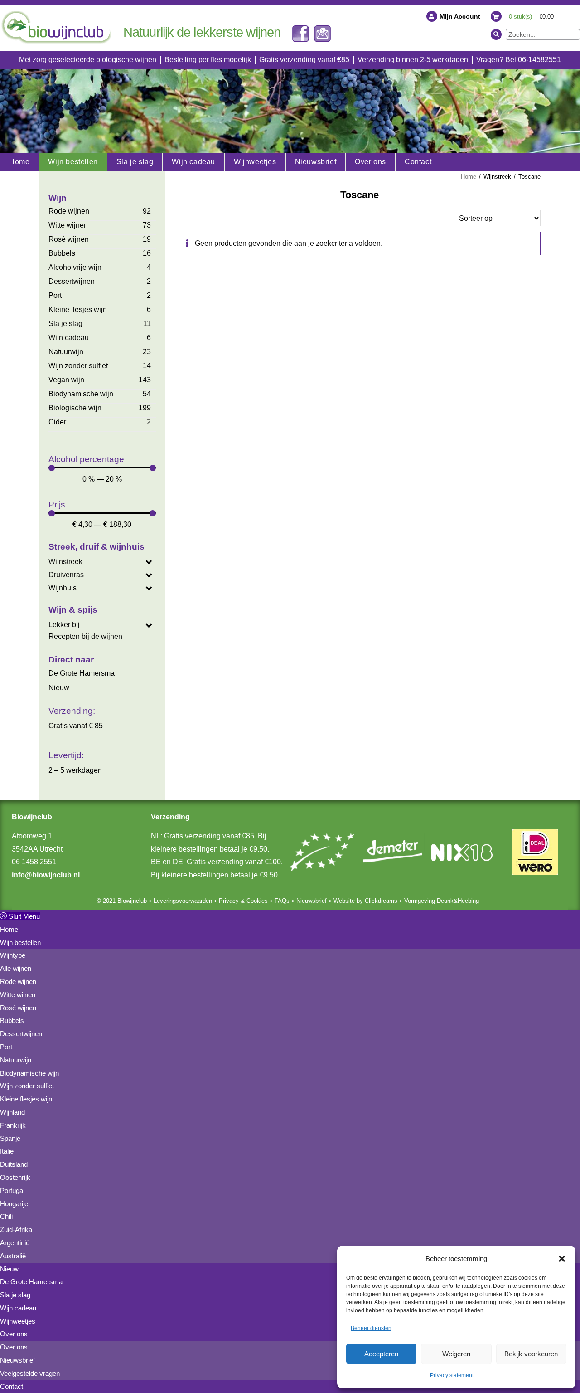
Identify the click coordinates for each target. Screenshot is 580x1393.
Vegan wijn (66, 380)
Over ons (14, 1334)
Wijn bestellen (20, 942)
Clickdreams (381, 900)
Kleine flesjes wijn (77, 309)
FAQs (282, 900)
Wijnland (12, 1112)
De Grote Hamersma (81, 673)
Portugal (12, 1190)
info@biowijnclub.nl (46, 875)
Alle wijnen (15, 968)
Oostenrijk (15, 1177)
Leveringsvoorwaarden (183, 900)
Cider (57, 422)
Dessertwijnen (71, 281)
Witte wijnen (68, 225)
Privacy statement (452, 1375)
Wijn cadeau (68, 337)
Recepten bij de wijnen (85, 636)
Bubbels (61, 253)
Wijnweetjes (17, 1321)
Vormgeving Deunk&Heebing (441, 900)
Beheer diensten (371, 1328)
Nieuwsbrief (311, 900)
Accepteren (381, 1354)
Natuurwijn (65, 352)
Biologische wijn (75, 408)
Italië (7, 1151)
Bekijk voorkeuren (531, 1354)
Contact (11, 1386)
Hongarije (14, 1204)
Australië (13, 1256)
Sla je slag (65, 323)
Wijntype (12, 955)
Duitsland (14, 1164)
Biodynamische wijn (80, 394)
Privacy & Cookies (243, 900)
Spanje (10, 1138)
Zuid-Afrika (16, 1229)
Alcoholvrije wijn (75, 267)
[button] (561, 1258)
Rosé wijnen (68, 239)
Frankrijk (13, 1125)
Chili (6, 1216)
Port (55, 295)
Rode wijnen (68, 211)
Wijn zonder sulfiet (78, 366)
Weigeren (456, 1354)
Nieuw (58, 688)
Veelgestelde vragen (30, 1373)
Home (468, 176)
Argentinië (14, 1243)
